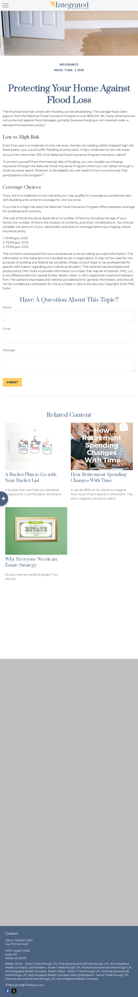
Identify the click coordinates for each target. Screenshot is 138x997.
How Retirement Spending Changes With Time (98, 478)
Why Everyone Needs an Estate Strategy (31, 562)
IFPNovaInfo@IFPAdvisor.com (24, 985)
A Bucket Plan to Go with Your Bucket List (30, 478)
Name (7, 307)
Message (9, 350)
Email (7, 328)
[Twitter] (14, 991)
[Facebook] (7, 991)
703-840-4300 (23, 940)
